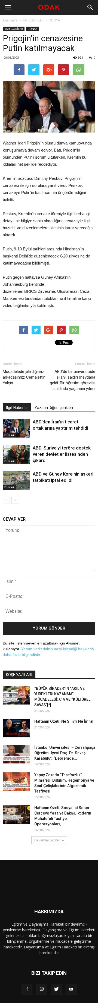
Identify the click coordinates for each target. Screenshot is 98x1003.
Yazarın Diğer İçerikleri (54, 407)
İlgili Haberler (17, 407)
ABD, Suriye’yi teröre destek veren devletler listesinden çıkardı (62, 454)
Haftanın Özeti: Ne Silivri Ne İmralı (64, 721)
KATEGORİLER (33, 20)
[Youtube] (71, 989)
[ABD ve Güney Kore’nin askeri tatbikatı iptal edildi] (16, 480)
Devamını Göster (47, 840)
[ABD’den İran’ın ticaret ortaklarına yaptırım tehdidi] (16, 428)
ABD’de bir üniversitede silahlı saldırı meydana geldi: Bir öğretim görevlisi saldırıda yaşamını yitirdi (72, 380)
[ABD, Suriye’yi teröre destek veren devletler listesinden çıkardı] (16, 454)
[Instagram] (41, 989)
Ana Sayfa (10, 20)
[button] (90, 7)
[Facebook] (27, 989)
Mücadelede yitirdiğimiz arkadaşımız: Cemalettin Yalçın (24, 377)
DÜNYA (54, 20)
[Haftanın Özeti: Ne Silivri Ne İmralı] (16, 728)
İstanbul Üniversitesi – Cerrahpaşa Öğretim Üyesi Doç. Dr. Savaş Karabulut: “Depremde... (64, 752)
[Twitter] (56, 989)
